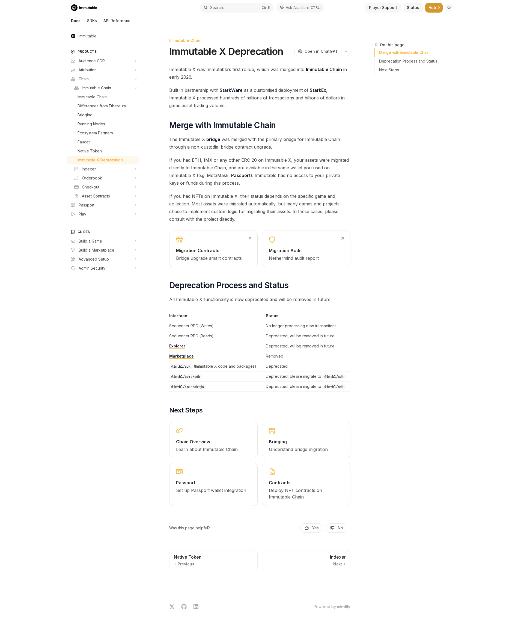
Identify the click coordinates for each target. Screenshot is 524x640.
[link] (213, 249)
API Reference (116, 20)
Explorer (177, 346)
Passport (241, 175)
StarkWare (231, 90)
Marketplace (181, 356)
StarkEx (318, 90)
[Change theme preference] (449, 8)
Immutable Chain (324, 69)
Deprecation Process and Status (408, 61)
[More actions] (345, 51)
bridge (213, 139)
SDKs (92, 20)
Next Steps (389, 69)
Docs (76, 20)
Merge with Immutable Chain (404, 52)
